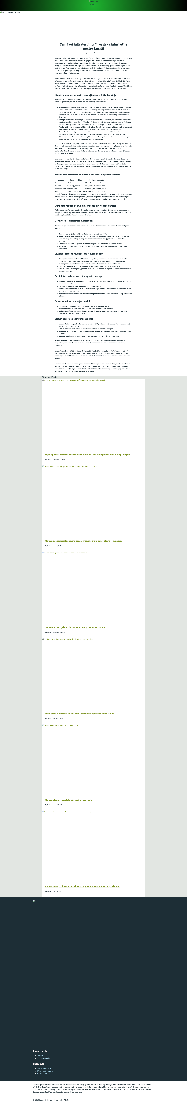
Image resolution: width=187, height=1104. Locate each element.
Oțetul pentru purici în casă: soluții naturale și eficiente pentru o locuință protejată (87, 454)
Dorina (89, 53)
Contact (40, 1056)
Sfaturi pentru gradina (45, 1071)
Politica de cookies (44, 1058)
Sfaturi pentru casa (44, 1069)
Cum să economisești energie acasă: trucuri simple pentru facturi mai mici (83, 540)
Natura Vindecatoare (44, 1073)
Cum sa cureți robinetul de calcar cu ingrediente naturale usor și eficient (82, 886)
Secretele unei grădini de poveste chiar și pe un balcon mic (75, 627)
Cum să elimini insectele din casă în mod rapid (68, 799)
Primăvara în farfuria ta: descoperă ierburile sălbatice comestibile (79, 713)
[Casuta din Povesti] (93, 5)
